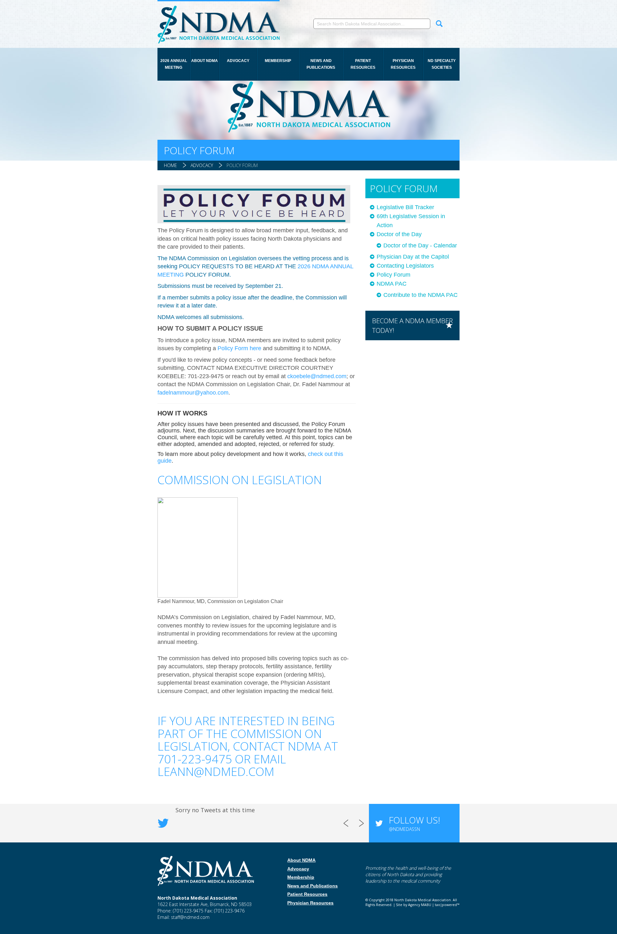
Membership (278, 60)
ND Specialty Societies (442, 64)
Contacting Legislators (405, 265)
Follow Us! (414, 823)
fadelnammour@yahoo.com (192, 392)
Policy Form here (239, 348)
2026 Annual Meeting (173, 64)
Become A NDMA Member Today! (412, 325)
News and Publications (321, 64)
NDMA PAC (392, 283)
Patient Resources (363, 64)
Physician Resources (403, 64)
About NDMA (204, 60)
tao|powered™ (447, 905)
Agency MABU (419, 905)
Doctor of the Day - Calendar (420, 245)
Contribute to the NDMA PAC (420, 295)
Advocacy (238, 60)
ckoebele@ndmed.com (316, 376)
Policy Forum (242, 165)
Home (170, 165)
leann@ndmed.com (215, 771)
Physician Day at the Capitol (413, 257)
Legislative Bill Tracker (405, 207)
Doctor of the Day (399, 234)
